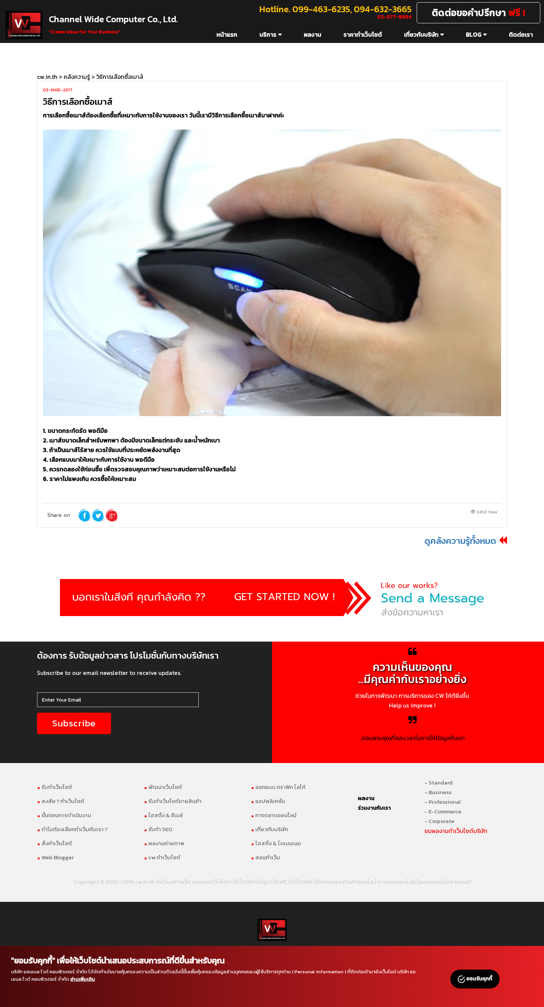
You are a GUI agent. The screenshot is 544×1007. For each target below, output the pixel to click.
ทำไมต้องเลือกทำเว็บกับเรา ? (72, 829)
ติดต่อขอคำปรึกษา (478, 13)
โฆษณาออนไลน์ (435, 881)
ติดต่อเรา (521, 34)
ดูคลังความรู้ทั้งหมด (460, 540)
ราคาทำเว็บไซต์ (362, 34)
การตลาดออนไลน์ (273, 815)
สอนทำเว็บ (265, 857)
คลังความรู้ (77, 76)
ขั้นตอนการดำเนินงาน (64, 815)
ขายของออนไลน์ (396, 881)
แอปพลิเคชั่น (268, 801)
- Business (437, 792)
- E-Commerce (442, 811)
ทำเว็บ (163, 881)
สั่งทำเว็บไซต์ (54, 843)
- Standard (438, 782)
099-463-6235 (321, 9)
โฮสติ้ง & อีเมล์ (163, 815)
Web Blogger (55, 857)
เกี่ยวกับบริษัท (421, 34)
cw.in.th (47, 76)
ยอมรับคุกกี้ (478, 979)
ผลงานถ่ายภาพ (164, 843)
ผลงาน (312, 34)
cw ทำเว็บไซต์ (162, 857)
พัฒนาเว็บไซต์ (163, 787)
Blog (473, 34)
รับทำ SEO (158, 829)
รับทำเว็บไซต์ (54, 787)
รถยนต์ (462, 881)
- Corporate (439, 821)
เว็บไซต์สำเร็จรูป (250, 881)
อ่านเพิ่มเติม (82, 979)
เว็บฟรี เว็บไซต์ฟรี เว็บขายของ (306, 881)
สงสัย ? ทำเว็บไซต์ (60, 801)
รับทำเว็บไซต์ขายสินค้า (173, 801)
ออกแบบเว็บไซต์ (211, 881)
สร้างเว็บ (180, 881)
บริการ (267, 34)
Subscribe (74, 723)
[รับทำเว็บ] (272, 597)
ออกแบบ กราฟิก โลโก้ (278, 787)
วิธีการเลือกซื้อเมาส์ (119, 76)
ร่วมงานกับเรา (374, 807)
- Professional (442, 801)
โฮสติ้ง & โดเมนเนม (276, 843)
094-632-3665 (383, 9)
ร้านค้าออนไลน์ (359, 881)
